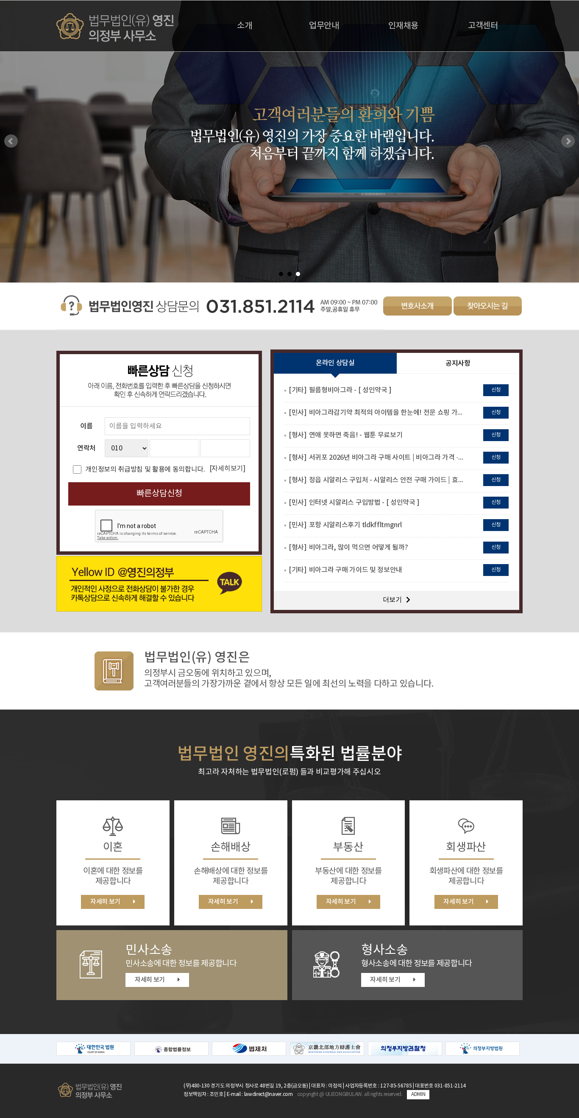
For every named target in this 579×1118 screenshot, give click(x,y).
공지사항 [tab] (457, 363)
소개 (244, 26)
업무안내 (324, 26)
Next (568, 141)
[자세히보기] (227, 468)
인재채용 (403, 26)
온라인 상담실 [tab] (335, 363)
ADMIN (418, 1094)
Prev (11, 141)
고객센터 (483, 26)
